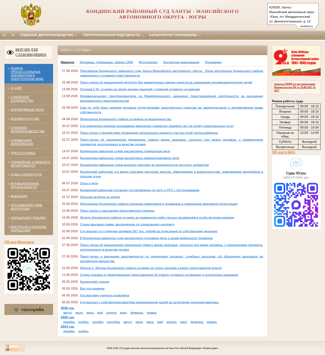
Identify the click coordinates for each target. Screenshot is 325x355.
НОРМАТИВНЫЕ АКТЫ (27, 109)
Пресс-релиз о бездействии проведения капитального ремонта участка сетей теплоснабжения (149, 132)
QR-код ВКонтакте (19, 242)
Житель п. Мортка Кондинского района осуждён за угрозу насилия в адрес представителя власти (151, 268)
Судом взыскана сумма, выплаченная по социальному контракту (127, 224)
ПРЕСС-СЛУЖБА (23, 153)
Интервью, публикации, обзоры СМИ (106, 62)
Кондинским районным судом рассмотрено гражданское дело (125, 151)
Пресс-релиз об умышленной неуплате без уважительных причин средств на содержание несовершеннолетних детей (166, 82)
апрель (111, 312)
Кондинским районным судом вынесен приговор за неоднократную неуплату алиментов (144, 165)
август (67, 312)
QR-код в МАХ (283, 152)
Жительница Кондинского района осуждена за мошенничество (125, 119)
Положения (213, 62)
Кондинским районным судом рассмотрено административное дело (129, 158)
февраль (136, 312)
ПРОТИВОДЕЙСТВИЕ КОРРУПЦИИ (26, 207)
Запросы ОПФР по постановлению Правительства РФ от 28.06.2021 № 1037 (295, 87)
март (123, 312)
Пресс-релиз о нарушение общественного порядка (117, 210)
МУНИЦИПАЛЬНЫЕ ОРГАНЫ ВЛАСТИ (25, 185)
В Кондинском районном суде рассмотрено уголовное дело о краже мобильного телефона (146, 238)
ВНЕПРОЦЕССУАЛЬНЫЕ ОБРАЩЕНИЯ (29, 228)
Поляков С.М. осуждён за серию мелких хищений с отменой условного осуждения (140, 89)
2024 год (67, 326)
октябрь (97, 322)
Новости (67, 62)
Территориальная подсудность (112, 35)
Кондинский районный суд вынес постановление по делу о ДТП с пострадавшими (139, 190)
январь (152, 312)
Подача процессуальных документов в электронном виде (27, 74)
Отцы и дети (89, 183)
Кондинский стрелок (94, 281)
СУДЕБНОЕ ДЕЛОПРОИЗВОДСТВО (28, 129)
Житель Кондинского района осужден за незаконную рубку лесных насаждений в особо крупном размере (157, 217)
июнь (90, 312)
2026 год (67, 308)
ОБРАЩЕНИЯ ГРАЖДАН (28, 218)
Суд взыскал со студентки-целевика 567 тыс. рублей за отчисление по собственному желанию (148, 231)
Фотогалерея (148, 62)
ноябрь (83, 322)
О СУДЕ (16, 88)
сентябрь (113, 322)
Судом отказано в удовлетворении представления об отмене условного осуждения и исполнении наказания (159, 274)
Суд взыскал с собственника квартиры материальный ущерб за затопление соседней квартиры (149, 302)
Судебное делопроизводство (47, 35)
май (100, 312)
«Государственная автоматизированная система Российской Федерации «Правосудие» (168, 348)
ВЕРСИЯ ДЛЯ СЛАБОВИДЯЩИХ (30, 52)
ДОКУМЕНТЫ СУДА (25, 119)
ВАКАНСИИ (19, 196)
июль (79, 312)
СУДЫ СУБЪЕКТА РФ (26, 174)
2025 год (67, 317)
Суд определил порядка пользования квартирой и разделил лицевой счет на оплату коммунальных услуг (157, 126)
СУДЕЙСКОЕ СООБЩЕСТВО (22, 98)
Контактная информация (181, 62)
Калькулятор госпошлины (173, 35)
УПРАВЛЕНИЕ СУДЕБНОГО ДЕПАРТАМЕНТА (30, 163)
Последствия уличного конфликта (104, 295)
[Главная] (4, 35)
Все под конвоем (92, 288)
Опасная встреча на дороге (100, 197)
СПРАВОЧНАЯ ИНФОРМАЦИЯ (22, 142)
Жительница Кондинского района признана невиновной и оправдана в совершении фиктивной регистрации (158, 203)
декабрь (69, 322)
